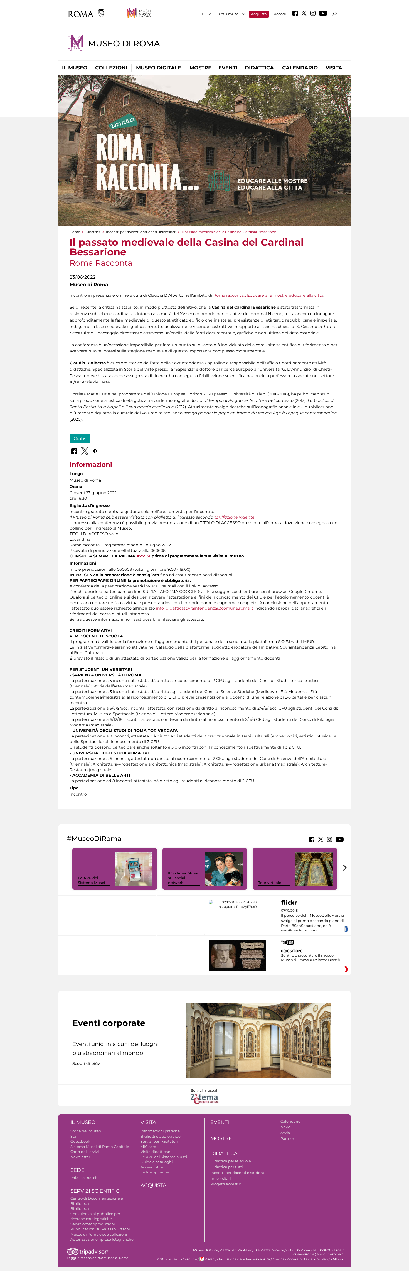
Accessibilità (152, 1167)
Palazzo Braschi (84, 1177)
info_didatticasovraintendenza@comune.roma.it (204, 608)
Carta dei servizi (84, 1151)
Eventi (228, 68)
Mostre (200, 68)
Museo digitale (158, 68)
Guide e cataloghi (157, 1162)
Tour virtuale (269, 882)
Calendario (300, 68)
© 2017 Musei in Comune (177, 1259)
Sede (77, 1170)
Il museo (74, 68)
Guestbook (80, 1141)
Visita (334, 68)
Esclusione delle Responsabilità (244, 1259)
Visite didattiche (155, 1151)
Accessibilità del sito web (307, 1259)
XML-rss (337, 1259)
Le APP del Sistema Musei (91, 880)
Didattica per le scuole (230, 1161)
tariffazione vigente (234, 517)
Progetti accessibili (227, 1184)
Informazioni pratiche (160, 1131)
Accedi (280, 14)
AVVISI (143, 556)
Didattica (259, 68)
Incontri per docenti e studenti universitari (141, 232)
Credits (278, 1259)
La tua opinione (155, 1172)
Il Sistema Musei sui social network (183, 878)
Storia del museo (85, 1131)
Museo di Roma (124, 43)
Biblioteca (79, 1208)
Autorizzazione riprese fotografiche (102, 1239)
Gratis (80, 438)
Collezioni (111, 68)
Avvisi (285, 1132)
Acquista (259, 14)
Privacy (210, 1259)
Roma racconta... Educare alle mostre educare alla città (268, 295)
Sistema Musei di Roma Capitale (99, 1146)
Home (75, 232)
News (285, 1127)
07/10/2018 (312, 921)
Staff (74, 1136)
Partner (287, 1138)
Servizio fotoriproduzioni (92, 1224)
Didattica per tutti (226, 1167)
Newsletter (80, 1157)
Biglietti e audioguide (161, 1136)
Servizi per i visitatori (159, 1141)
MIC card (148, 1146)
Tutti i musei (228, 14)
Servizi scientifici (95, 1190)
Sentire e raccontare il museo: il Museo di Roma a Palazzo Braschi (311, 957)
